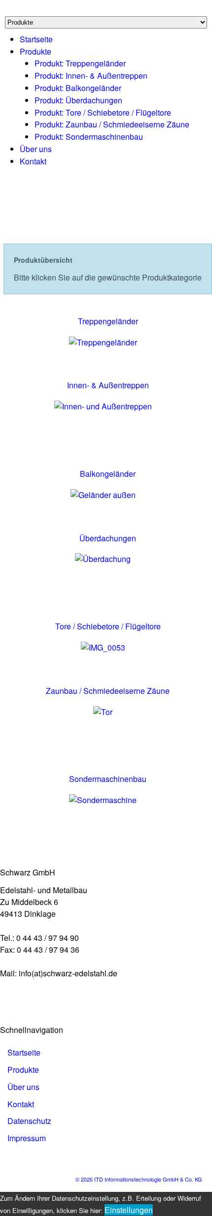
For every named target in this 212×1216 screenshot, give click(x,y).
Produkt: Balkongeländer (78, 88)
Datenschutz (29, 1120)
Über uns (36, 149)
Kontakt (33, 161)
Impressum (26, 1138)
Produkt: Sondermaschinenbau (89, 136)
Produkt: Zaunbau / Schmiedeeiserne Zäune (112, 124)
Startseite (36, 39)
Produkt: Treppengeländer (80, 63)
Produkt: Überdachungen (78, 100)
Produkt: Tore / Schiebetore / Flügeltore (103, 112)
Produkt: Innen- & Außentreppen (91, 75)
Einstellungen (129, 1210)
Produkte (35, 51)
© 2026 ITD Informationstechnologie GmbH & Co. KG (138, 1179)
